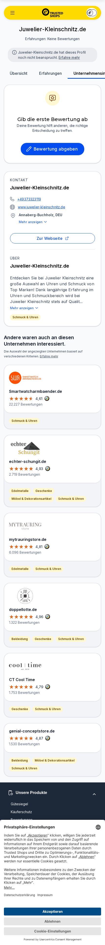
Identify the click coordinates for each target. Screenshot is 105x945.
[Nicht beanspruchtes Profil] (14, 52)
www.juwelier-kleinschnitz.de (41, 207)
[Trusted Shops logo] (52, 12)
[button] (12, 12)
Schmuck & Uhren (25, 317)
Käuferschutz (21, 812)
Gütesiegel (19, 804)
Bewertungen (21, 820)
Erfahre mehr (69, 57)
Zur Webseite (50, 238)
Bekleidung (19, 639)
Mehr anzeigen (30, 222)
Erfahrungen (50, 73)
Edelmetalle (20, 491)
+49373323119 (29, 199)
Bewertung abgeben (56, 149)
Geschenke (43, 491)
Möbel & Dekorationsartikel (31, 499)
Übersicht (18, 73)
